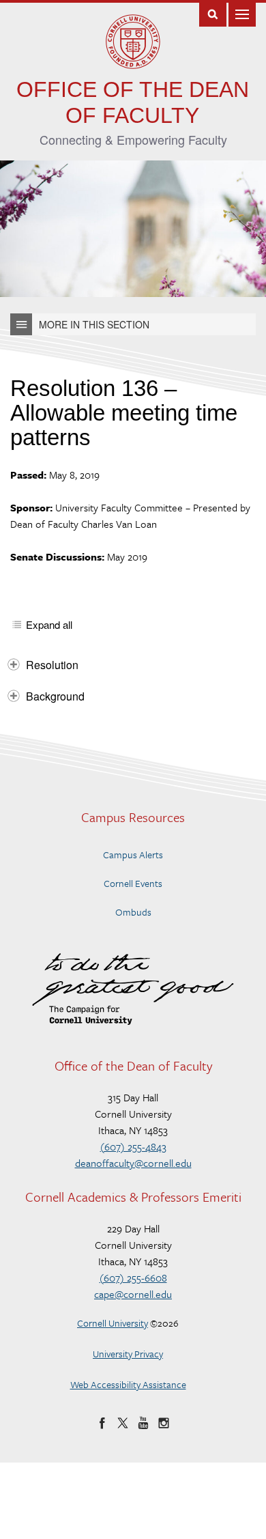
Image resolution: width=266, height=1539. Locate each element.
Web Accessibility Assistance (128, 1384)
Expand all (49, 625)
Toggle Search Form (212, 13)
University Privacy (128, 1353)
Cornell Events (133, 883)
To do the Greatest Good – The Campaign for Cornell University (133, 989)
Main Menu (242, 13)
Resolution (52, 665)
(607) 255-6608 (133, 1277)
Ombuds (133, 912)
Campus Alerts (133, 854)
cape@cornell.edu (133, 1293)
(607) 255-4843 (133, 1146)
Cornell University (112, 1323)
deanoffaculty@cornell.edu (133, 1162)
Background (55, 696)
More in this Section (94, 324)
